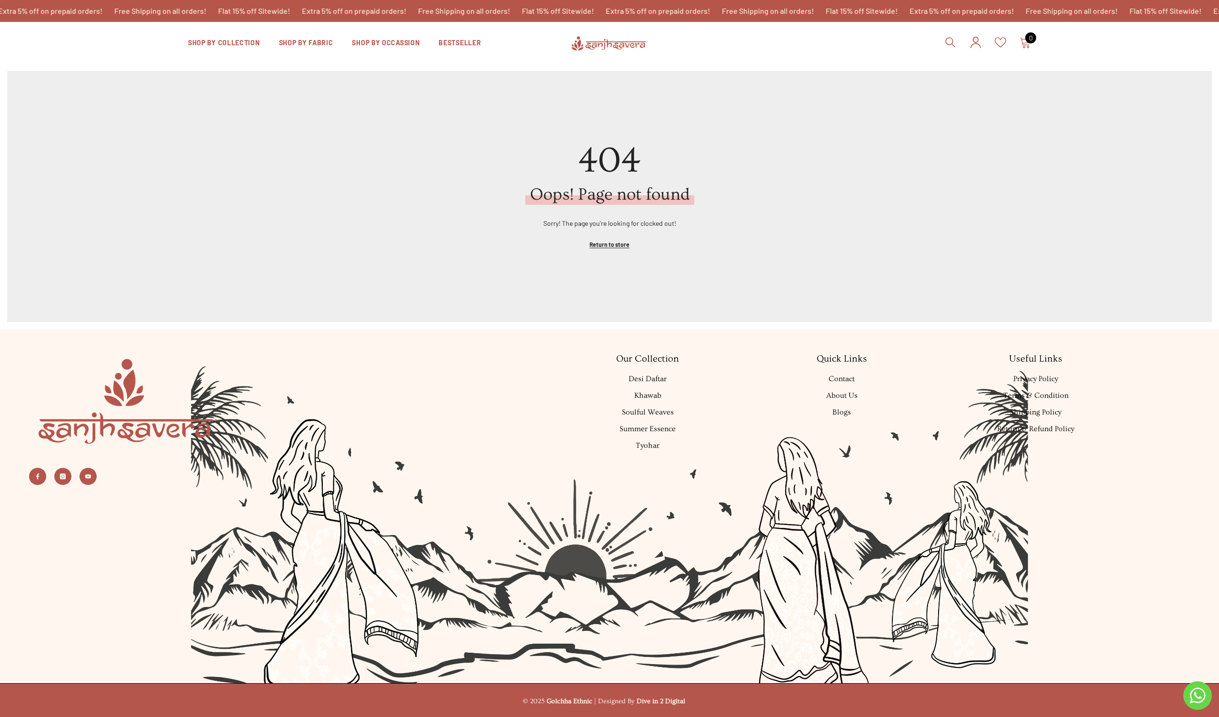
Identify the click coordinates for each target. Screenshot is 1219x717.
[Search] (950, 42)
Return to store (609, 244)
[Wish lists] (1000, 42)
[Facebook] (38, 476)
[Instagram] (63, 476)
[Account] (975, 42)
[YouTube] (88, 476)
